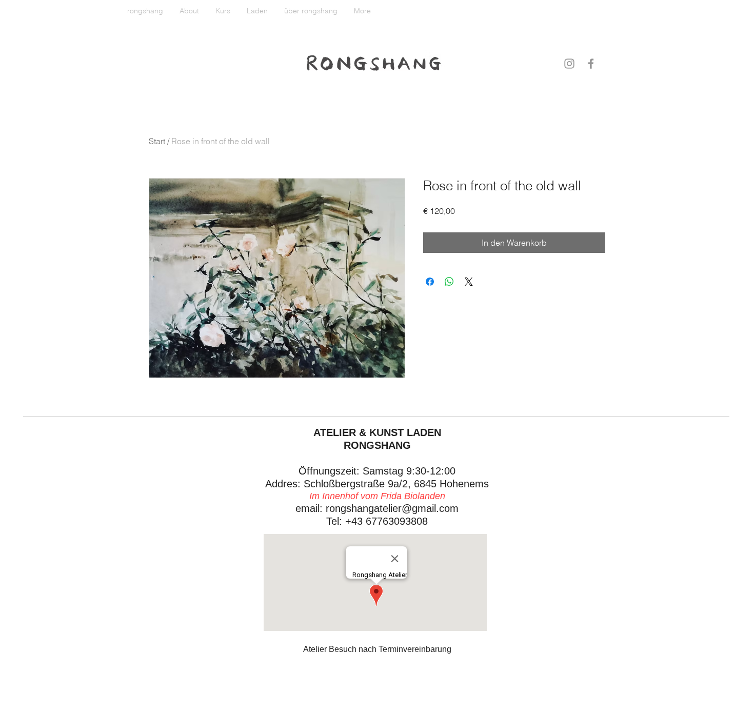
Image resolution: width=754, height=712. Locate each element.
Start (157, 141)
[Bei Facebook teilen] (430, 281)
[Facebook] (591, 63)
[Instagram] (569, 63)
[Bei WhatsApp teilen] (449, 281)
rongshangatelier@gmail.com (392, 508)
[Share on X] (469, 281)
